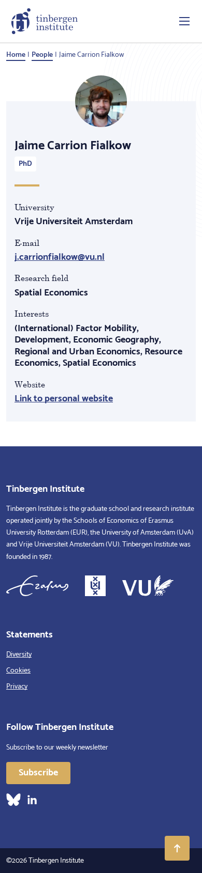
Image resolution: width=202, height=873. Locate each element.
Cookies (18, 671)
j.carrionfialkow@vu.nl (60, 257)
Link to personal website (64, 399)
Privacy (16, 687)
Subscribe (38, 773)
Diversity (19, 655)
